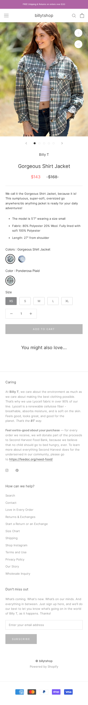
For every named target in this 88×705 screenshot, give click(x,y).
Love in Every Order (19, 509)
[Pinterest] (17, 470)
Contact (10, 502)
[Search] (74, 15)
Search (10, 495)
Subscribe (21, 639)
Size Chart (12, 531)
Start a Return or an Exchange (26, 524)
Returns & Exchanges (20, 517)
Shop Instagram (16, 545)
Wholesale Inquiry (17, 573)
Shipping (11, 538)
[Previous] (26, 143)
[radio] (10, 259)
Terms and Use (16, 552)
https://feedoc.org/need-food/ (31, 459)
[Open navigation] (6, 15)
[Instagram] (6, 470)
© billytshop (44, 661)
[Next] (62, 143)
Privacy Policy (14, 559)
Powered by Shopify (44, 666)
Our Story (12, 566)
